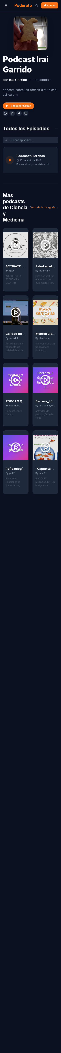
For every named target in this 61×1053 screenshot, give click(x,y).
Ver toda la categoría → (44, 207)
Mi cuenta (50, 5)
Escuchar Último (21, 106)
